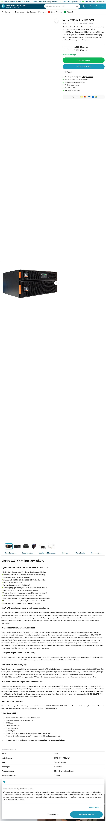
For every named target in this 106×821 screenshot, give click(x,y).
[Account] (96, 6)
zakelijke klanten (87, 77)
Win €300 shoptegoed (72, 90)
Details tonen (94, 807)
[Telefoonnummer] (84, 6)
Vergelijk (69, 72)
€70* (83, 82)
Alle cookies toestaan (86, 814)
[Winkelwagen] (102, 6)
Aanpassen (52, 814)
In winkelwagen (84, 60)
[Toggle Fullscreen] (56, 21)
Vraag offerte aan (83, 66)
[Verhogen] (71, 48)
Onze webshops (89, 1)
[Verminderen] (64, 48)
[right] (56, 283)
